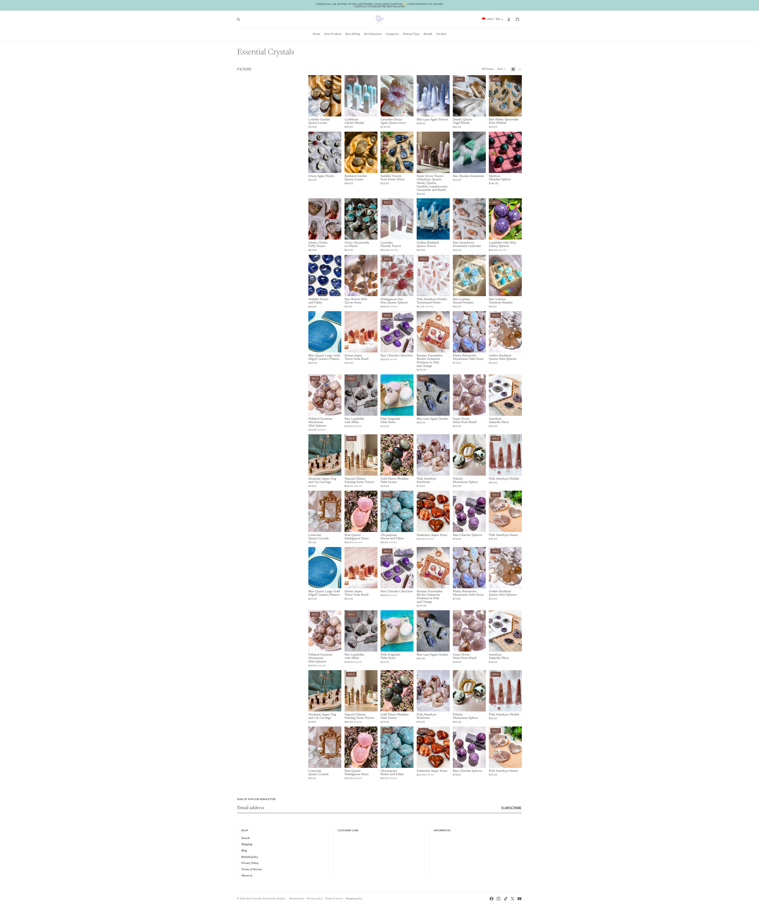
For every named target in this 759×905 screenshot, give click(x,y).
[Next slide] (338, 96)
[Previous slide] (311, 96)
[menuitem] (316, 34)
